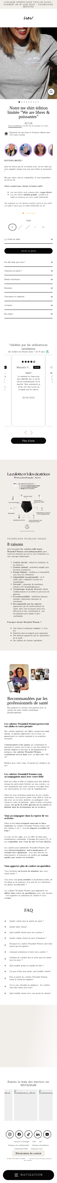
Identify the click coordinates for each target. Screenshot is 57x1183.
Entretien (8, 288)
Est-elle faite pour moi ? (15, 262)
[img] (28, 361)
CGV (41, 1141)
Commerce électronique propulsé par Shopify (37, 1159)
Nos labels (8, 313)
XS (12, 227)
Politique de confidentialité (18, 1145)
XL (43, 227)
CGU (34, 1141)
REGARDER (30, 1039)
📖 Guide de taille (12, 239)
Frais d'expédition (15, 126)
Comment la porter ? (13, 270)
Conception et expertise (14, 296)
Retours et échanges (22, 1141)
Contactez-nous (37, 1149)
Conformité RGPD (21, 1149)
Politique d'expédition (40, 1145)
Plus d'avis (28, 440)
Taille (28, 220)
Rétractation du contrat (28, 1153)
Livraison (8, 305)
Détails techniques (12, 279)
